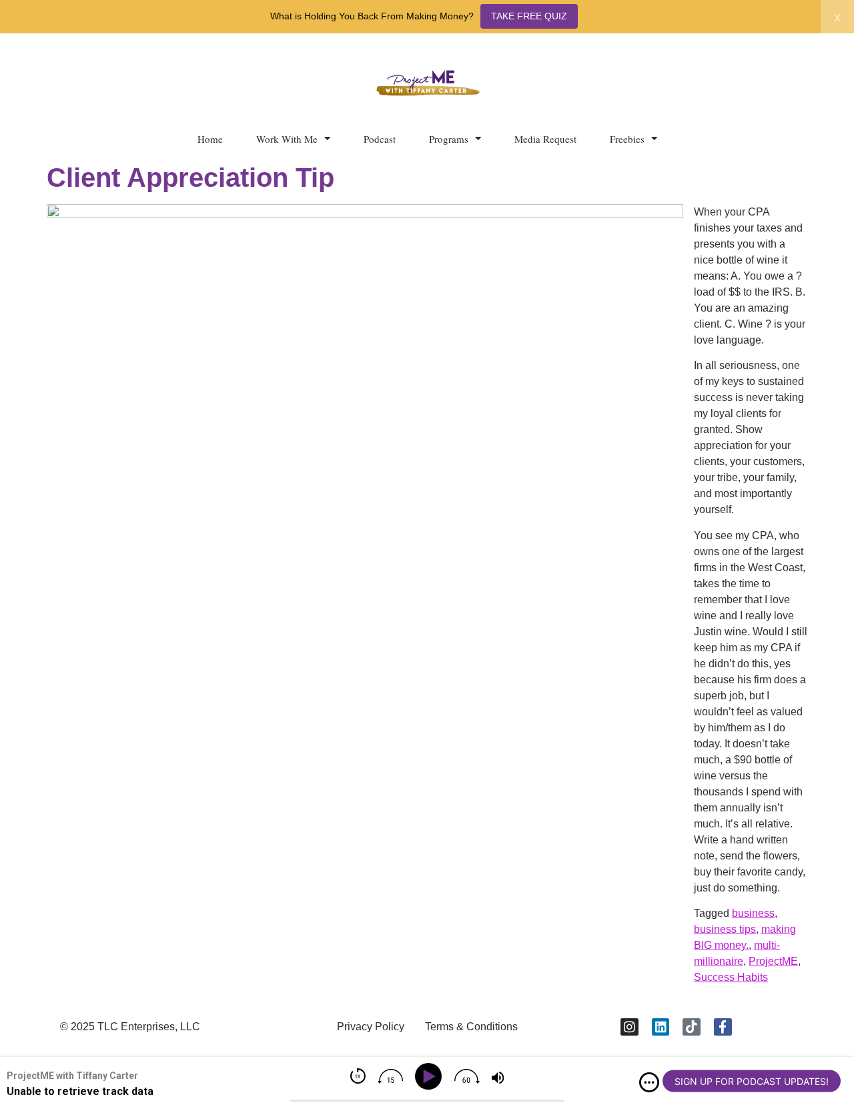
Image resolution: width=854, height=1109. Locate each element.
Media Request (545, 138)
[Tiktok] (692, 1027)
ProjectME (773, 961)
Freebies (627, 138)
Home (210, 138)
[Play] (431, 1077)
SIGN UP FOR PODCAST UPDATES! (752, 1081)
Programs (448, 138)
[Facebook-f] (723, 1027)
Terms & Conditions (471, 1026)
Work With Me (287, 138)
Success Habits (731, 977)
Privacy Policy (370, 1026)
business (753, 913)
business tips (725, 929)
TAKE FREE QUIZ (529, 16)
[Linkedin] (661, 1027)
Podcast (380, 138)
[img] (649, 1082)
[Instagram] (629, 1027)
